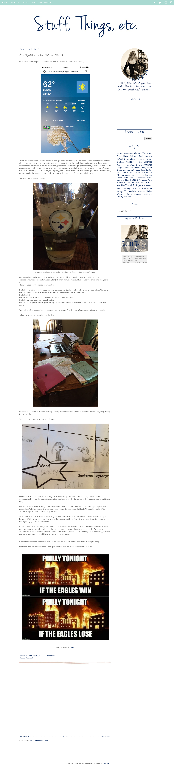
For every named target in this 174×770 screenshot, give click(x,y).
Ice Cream (122, 172)
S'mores (120, 182)
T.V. (143, 185)
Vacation (141, 191)
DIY (33, 2)
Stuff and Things (130, 185)
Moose (127, 175)
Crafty (127, 165)
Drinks (126, 167)
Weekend (29, 658)
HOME (4, 2)
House (137, 170)
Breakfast (131, 159)
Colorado (148, 162)
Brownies (141, 159)
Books (121, 159)
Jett (131, 172)
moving (120, 196)
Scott (132, 182)
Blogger (107, 763)
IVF (151, 170)
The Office (135, 188)
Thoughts (130, 191)
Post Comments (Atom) (39, 740)
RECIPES (26, 2)
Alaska (149, 153)
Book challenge (145, 156)
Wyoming (137, 194)
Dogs (119, 167)
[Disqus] (65, 699)
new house (128, 196)
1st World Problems (125, 153)
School (127, 182)
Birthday (133, 156)
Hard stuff (130, 170)
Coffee (139, 162)
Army (119, 156)
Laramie (137, 173)
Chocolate (130, 162)
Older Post (106, 736)
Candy (149, 159)
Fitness (136, 168)
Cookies (120, 165)
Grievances (121, 170)
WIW (149, 191)
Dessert (147, 165)
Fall (131, 167)
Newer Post (24, 736)
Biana (71, 647)
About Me (139, 153)
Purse (150, 180)
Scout (137, 182)
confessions (147, 194)
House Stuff (145, 170)
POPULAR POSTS (44, 2)
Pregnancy (143, 180)
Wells (129, 194)
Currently (134, 165)
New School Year (137, 175)
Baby (125, 156)
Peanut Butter (129, 177)
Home (65, 736)
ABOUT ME (15, 2)
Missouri (120, 175)
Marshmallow (147, 172)
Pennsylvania (141, 178)
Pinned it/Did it (131, 180)
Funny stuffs (146, 167)
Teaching (126, 188)
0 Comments (50, 656)
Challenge (121, 162)
